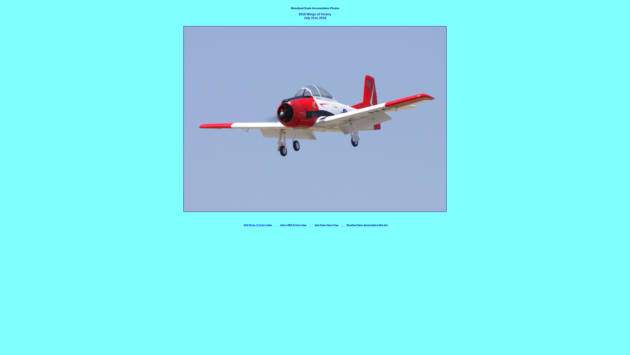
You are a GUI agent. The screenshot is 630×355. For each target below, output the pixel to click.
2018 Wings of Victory (255, 225)
